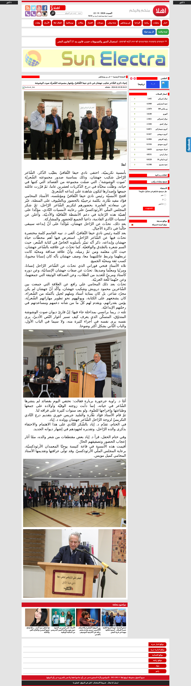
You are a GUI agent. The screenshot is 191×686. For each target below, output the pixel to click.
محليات (156, 23)
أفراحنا (137, 23)
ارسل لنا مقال (113, 683)
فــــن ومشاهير (104, 77)
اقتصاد (90, 23)
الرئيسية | (110, 16)
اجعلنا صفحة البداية (102, 16)
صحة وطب (112, 23)
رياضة (146, 23)
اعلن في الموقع (86, 683)
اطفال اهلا (58, 23)
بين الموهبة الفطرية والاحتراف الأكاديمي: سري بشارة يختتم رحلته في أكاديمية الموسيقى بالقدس (89, 631)
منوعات (100, 23)
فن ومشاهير (125, 23)
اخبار (165, 23)
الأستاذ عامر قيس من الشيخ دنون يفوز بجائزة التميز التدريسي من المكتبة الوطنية (63, 630)
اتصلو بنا (76, 683)
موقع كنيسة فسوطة (159, 225)
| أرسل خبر (95, 16)
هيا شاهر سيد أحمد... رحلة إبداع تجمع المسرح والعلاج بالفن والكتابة (38, 630)
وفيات (37, 23)
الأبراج (46, 23)
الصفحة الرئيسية (119, 77)
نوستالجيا (70, 23)
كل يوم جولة (149, 32)
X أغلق (182, 2)
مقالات (80, 23)
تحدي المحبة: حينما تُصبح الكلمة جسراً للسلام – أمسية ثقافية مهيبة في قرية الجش (114, 630)
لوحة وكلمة (162, 32)
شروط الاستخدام (99, 683)
